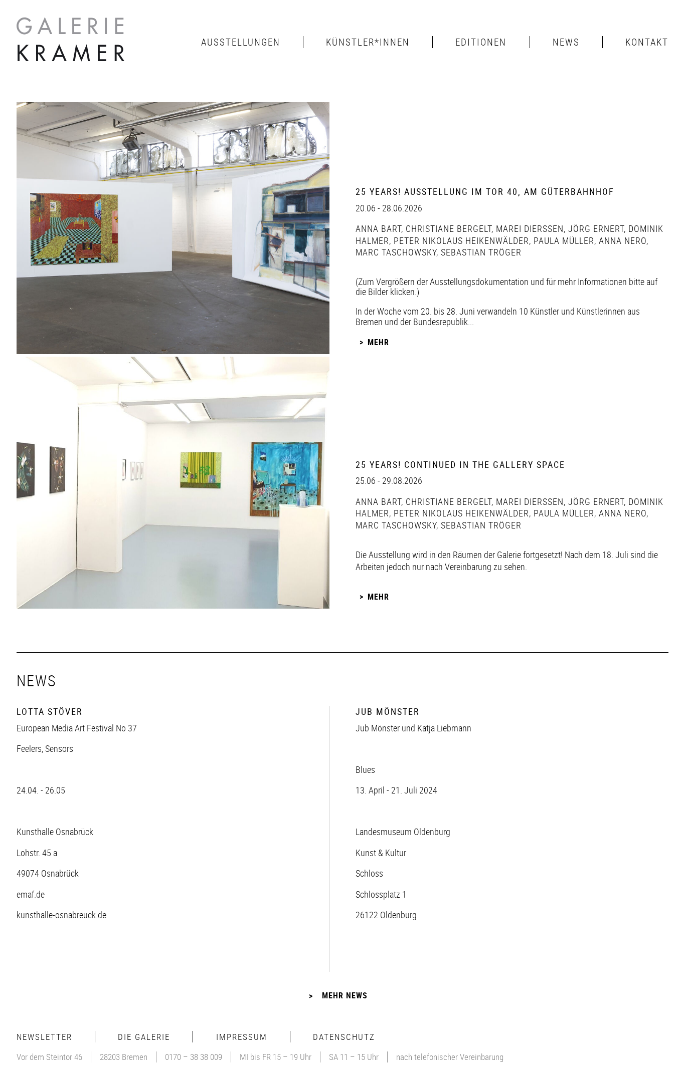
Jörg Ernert (595, 228)
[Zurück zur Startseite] (72, 42)
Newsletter (44, 1036)
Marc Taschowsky (396, 252)
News (566, 42)
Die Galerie (144, 1036)
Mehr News (345, 995)
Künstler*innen (368, 42)
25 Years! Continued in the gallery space (460, 464)
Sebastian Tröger (480, 252)
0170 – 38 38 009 (193, 1056)
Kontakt (646, 42)
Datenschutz (344, 1036)
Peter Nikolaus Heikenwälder (460, 240)
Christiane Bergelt (447, 228)
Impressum (241, 1036)
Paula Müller (562, 240)
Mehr (378, 342)
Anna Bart (378, 228)
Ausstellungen (240, 42)
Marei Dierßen (528, 228)
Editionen (480, 42)
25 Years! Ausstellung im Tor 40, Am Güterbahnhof (485, 191)
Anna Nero (621, 240)
